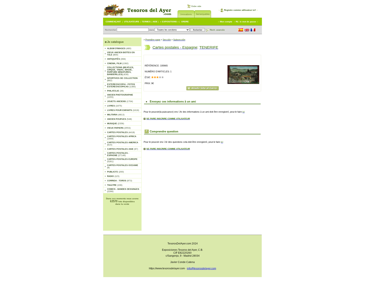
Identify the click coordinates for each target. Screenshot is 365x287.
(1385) (121, 85)
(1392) (117, 63)
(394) (116, 59)
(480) (119, 48)
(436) (120, 70)
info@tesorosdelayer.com (201, 268)
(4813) (115, 114)
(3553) (119, 128)
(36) (115, 91)
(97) (122, 149)
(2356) (115, 123)
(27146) (118, 154)
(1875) (114, 106)
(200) (115, 172)
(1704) (120, 101)
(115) (113, 176)
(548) (119, 119)
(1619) (123, 110)
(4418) (121, 132)
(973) (119, 180)
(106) (114, 185)
